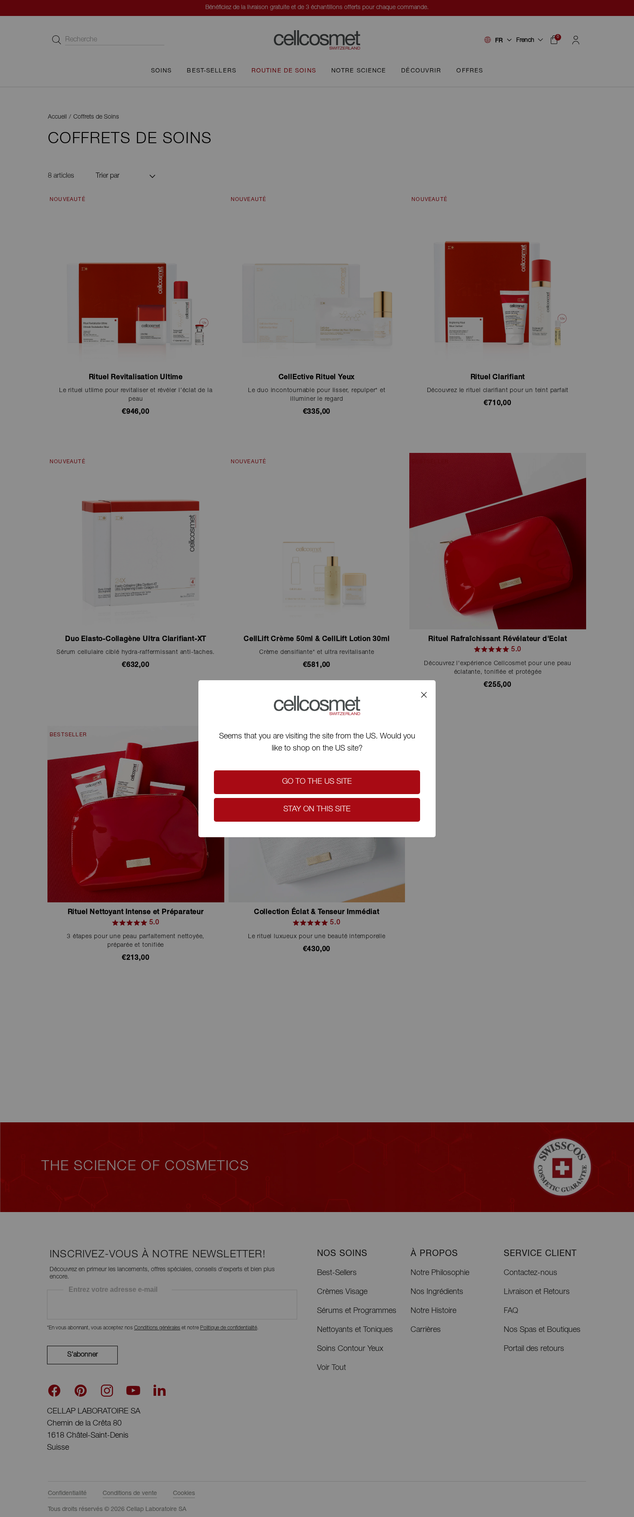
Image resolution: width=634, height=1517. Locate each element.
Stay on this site (317, 809)
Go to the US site (317, 782)
